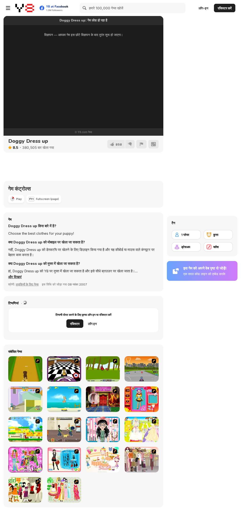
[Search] (85, 8)
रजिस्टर (75, 324)
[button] (15, 277)
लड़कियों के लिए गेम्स (27, 284)
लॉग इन (92, 324)
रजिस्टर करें (225, 8)
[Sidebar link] (8, 8)
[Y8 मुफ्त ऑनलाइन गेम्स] (24, 8)
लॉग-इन (203, 8)
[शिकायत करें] (141, 144)
